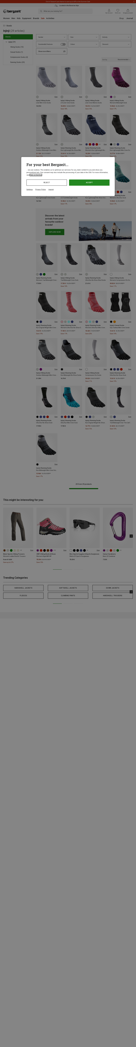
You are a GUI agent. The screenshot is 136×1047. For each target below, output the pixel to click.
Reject (47, 183)
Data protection (36, 175)
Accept (89, 183)
